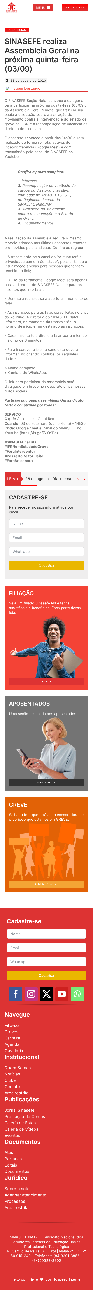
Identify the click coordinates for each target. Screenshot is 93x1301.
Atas (9, 1152)
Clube (10, 1080)
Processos (15, 1201)
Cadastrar (46, 565)
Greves (12, 1031)
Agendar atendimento (25, 1195)
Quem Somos (18, 1067)
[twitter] (46, 994)
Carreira (12, 1038)
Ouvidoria (14, 1050)
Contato (12, 1086)
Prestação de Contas (25, 1116)
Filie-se (12, 1025)
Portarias (13, 1158)
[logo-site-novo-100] (11, 4)
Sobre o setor (18, 1188)
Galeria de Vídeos (21, 1129)
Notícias (12, 1074)
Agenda (12, 1044)
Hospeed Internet (66, 1279)
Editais (11, 1165)
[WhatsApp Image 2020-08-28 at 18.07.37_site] (23, 88)
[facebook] (15, 994)
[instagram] (31, 994)
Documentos (17, 1171)
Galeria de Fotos (20, 1122)
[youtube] (61, 994)
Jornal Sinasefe (20, 1110)
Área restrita (16, 1093)
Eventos (12, 1135)
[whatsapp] (77, 994)
